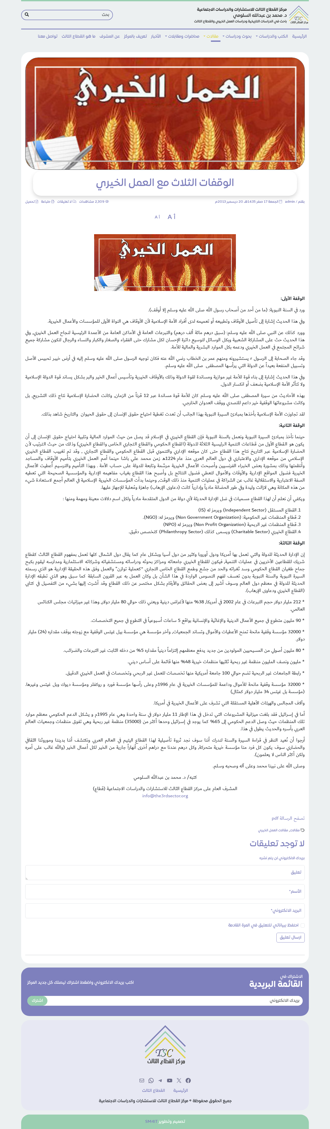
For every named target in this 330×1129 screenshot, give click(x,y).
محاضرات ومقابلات (183, 36)
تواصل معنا (47, 36)
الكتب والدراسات (273, 36)
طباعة (45, 202)
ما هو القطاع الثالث (78, 36)
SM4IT (151, 1121)
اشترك (37, 1000)
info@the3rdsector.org (165, 796)
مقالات (212, 36)
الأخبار (156, 36)
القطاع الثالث (153, 1090)
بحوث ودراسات (239, 36)
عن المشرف (110, 36)
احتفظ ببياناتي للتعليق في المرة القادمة (263, 925)
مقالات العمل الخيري (273, 831)
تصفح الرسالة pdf (288, 818)
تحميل (30, 202)
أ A (171, 217)
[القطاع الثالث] (251, 15)
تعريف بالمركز (135, 36)
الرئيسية (299, 36)
